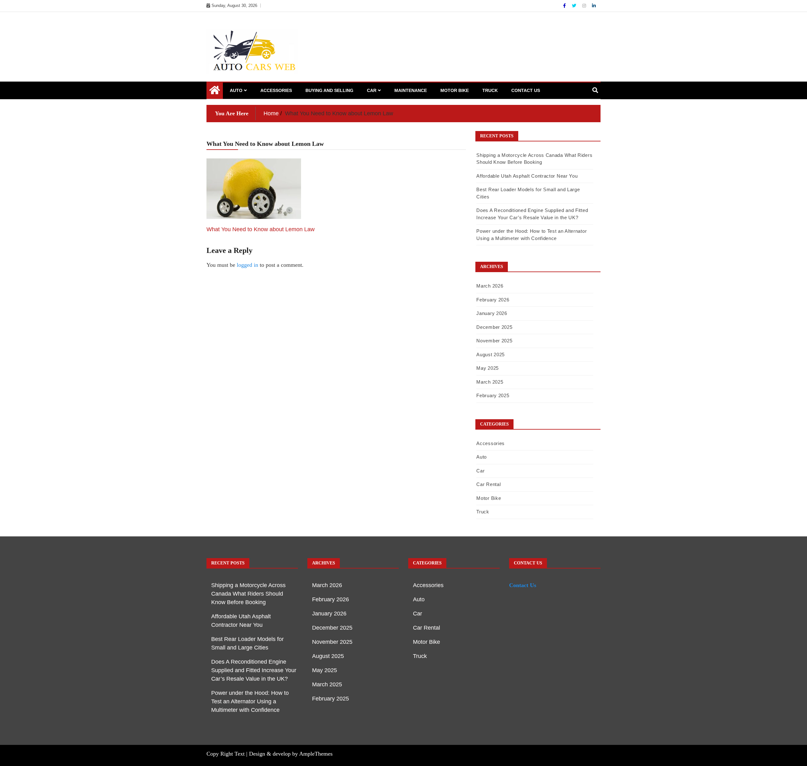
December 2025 (494, 327)
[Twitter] (575, 5)
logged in (247, 265)
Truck (490, 90)
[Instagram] (584, 5)
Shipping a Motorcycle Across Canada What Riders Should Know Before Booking (248, 593)
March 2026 (489, 286)
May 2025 (487, 368)
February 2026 (492, 299)
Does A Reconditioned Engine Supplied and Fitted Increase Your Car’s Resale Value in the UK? (253, 670)
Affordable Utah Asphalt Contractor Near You (527, 176)
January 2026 (491, 313)
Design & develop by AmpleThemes (291, 754)
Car (371, 90)
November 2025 (494, 340)
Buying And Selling (329, 90)
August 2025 (490, 354)
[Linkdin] (594, 5)
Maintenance (410, 90)
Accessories (276, 90)
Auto (236, 90)
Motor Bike (454, 90)
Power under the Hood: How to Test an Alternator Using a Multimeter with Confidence (250, 701)
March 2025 (489, 382)
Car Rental (488, 484)
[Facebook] (565, 5)
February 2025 (492, 395)
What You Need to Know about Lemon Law (260, 229)
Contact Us (525, 90)
